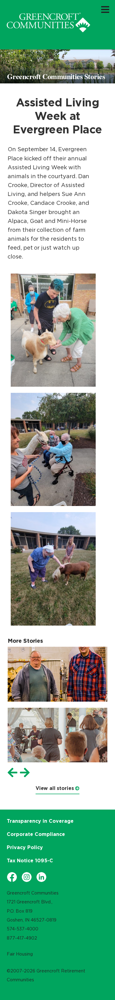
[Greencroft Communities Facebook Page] (12, 877)
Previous (12, 772)
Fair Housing (20, 954)
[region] (48, 22)
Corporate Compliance (36, 834)
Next (25, 772)
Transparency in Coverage (40, 821)
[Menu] (105, 9)
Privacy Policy (25, 847)
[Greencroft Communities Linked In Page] (41, 877)
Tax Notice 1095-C (30, 860)
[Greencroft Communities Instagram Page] (27, 877)
